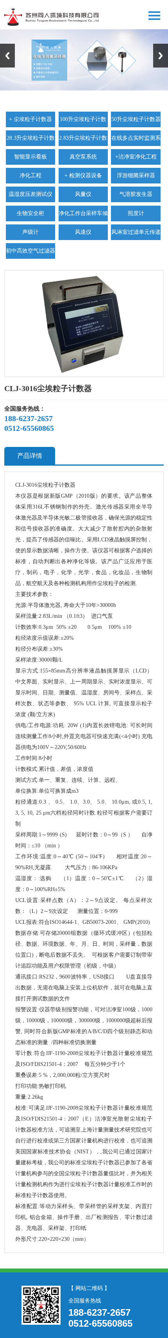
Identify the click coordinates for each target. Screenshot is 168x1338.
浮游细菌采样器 (136, 175)
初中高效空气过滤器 (30, 251)
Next (160, 56)
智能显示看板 (30, 157)
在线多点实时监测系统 (136, 140)
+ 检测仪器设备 (83, 175)
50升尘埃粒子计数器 (136, 119)
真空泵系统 (83, 157)
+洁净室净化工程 (136, 157)
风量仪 (83, 194)
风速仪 (83, 232)
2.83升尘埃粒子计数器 (83, 140)
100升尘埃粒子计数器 (83, 121)
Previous (7, 56)
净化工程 (30, 175)
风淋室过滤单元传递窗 (136, 234)
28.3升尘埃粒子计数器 (31, 140)
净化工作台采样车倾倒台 (83, 215)
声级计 (30, 232)
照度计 (136, 213)
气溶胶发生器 (136, 194)
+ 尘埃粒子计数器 (30, 119)
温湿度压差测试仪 (30, 194)
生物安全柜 (30, 213)
